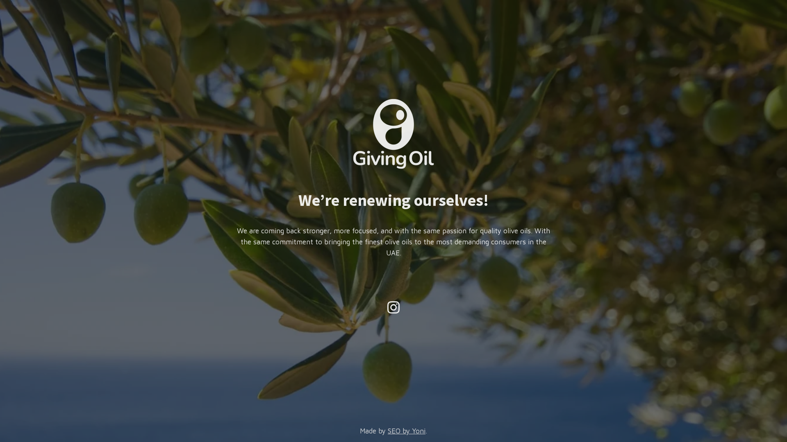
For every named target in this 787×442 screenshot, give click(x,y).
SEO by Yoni (406, 431)
